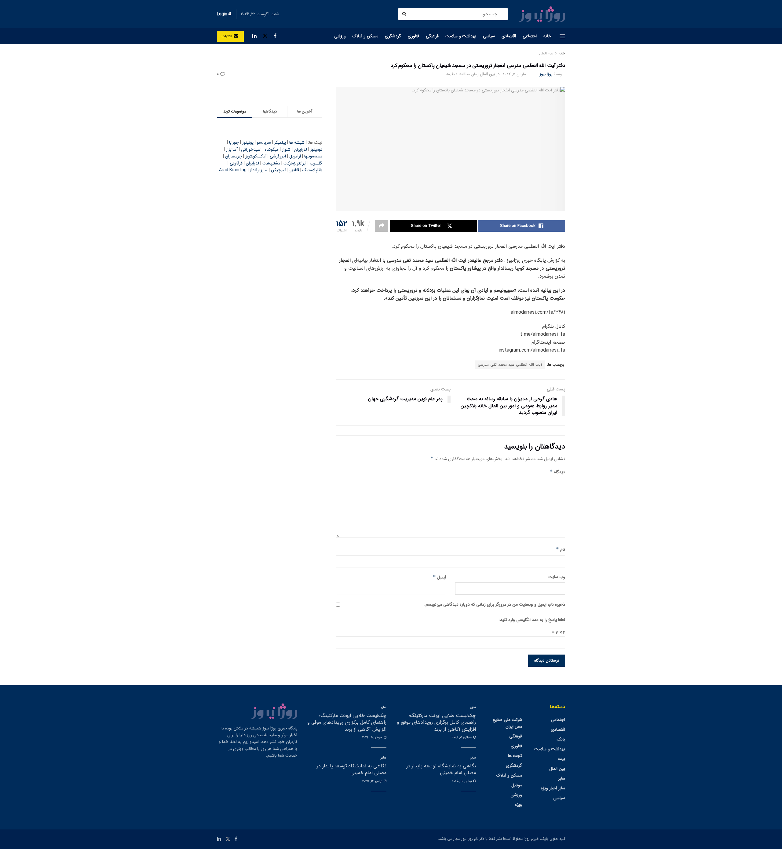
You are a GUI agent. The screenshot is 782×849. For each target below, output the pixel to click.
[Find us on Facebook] (275, 36)
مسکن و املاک (365, 36)
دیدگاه (557, 472)
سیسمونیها (313, 156)
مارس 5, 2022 (514, 74)
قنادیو (294, 170)
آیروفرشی (278, 156)
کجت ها (515, 755)
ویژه (518, 804)
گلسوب (316, 163)
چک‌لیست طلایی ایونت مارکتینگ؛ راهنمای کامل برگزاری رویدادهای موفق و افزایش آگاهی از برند (436, 722)
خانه (547, 36)
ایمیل (439, 577)
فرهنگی (432, 36)
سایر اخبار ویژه (553, 788)
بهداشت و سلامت (460, 36)
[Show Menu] (562, 36)
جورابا (234, 142)
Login (222, 14)
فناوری (413, 36)
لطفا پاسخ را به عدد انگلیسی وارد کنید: (532, 619)
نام (560, 549)
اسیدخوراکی (251, 149)
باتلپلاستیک (312, 170)
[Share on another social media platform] (381, 226)
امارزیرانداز (259, 170)
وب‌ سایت (556, 577)
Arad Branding (233, 170)
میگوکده (272, 149)
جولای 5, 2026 (462, 737)
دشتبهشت (271, 163)
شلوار (286, 149)
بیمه (561, 758)
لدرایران (300, 149)
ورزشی (340, 36)
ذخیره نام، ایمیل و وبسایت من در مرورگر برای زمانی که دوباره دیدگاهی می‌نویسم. (494, 604)
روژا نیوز (546, 74)
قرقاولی (236, 163)
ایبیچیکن (278, 170)
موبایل (516, 785)
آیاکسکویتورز (255, 156)
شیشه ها (297, 142)
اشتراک (228, 36)
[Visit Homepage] (542, 14)
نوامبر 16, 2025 (462, 781)
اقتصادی (509, 36)
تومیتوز (316, 149)
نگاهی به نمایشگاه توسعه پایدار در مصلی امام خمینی (441, 769)
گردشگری (393, 36)
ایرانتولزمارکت (294, 163)
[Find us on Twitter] (265, 36)
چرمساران (233, 156)
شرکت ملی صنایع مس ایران (507, 723)
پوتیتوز (248, 142)
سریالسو (264, 142)
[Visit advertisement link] (269, 90)
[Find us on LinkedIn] (254, 36)
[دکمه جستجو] (405, 14)
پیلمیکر (280, 142)
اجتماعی (530, 36)
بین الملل (546, 53)
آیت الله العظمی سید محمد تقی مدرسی (510, 364)
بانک (561, 739)
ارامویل (295, 156)
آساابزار (232, 149)
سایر (561, 778)
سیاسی (489, 36)
